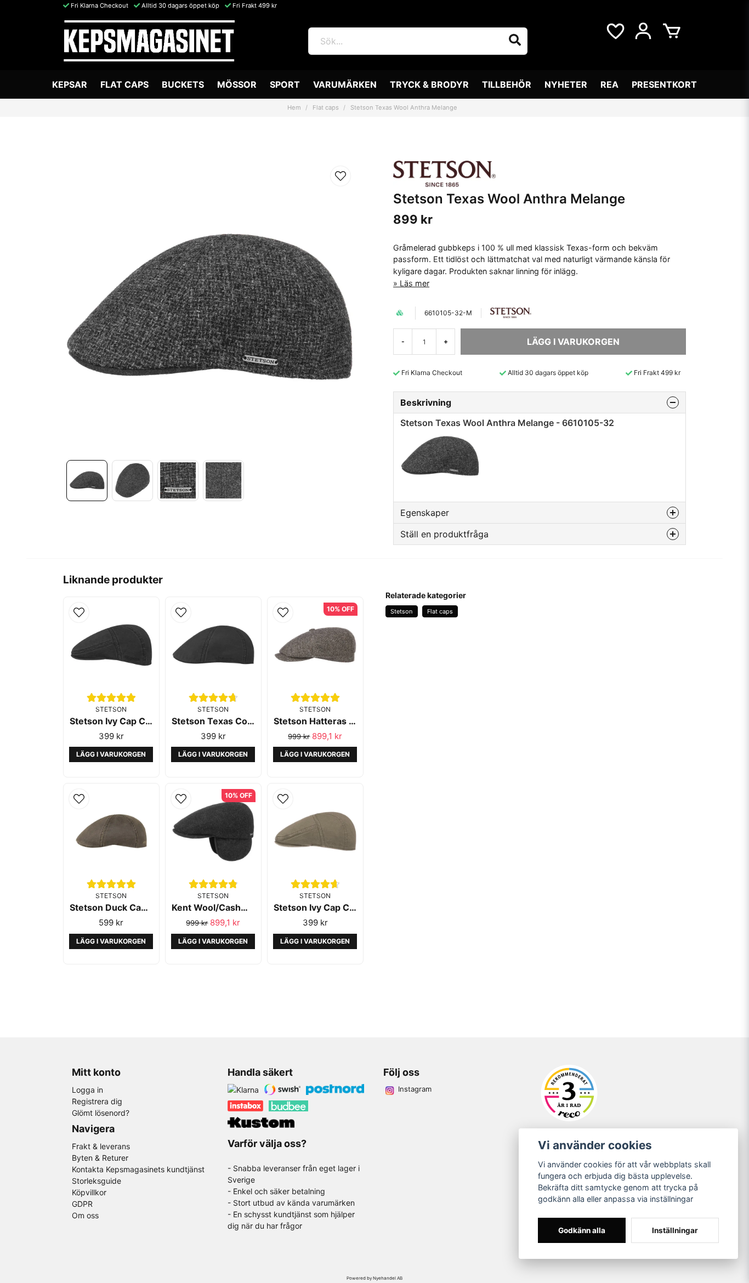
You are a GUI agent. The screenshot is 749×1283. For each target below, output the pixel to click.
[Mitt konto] (643, 31)
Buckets (183, 84)
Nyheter (565, 84)
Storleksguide (96, 1180)
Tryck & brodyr (429, 84)
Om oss (85, 1215)
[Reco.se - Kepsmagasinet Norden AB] (569, 1093)
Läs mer (414, 283)
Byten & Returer (100, 1157)
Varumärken (345, 84)
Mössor (237, 84)
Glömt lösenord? (100, 1112)
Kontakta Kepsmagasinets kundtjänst (138, 1169)
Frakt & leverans (101, 1146)
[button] (340, 176)
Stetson (401, 611)
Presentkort (664, 84)
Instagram (415, 1089)
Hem (294, 107)
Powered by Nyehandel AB (374, 1278)
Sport (285, 84)
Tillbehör (506, 84)
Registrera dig (97, 1101)
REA (609, 84)
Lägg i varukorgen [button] (111, 754)
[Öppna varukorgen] (671, 31)
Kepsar (69, 84)
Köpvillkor (89, 1192)
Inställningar (675, 1230)
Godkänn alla (581, 1230)
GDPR (82, 1203)
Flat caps (124, 84)
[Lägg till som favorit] (614, 31)
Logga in (87, 1089)
